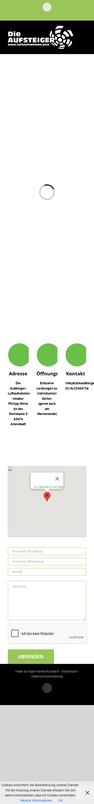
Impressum (69, 671)
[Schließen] (57, 478)
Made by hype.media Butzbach (37, 671)
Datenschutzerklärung (47, 676)
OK (60, 800)
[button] (47, 497)
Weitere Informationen (36, 800)
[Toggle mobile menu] (84, 35)
